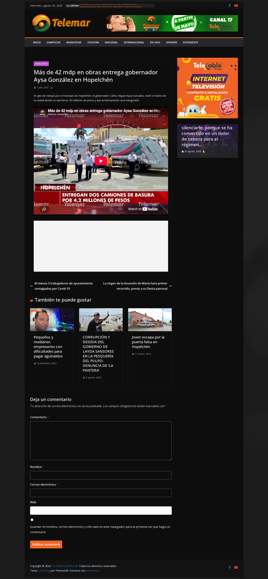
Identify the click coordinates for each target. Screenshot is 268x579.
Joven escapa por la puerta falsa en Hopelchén (148, 342)
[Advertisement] (101, 246)
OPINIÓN (171, 42)
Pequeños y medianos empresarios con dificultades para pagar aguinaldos (48, 347)
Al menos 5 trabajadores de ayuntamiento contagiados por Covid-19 (63, 286)
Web (33, 502)
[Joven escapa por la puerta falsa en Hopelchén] (150, 311)
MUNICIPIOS (73, 42)
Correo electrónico (44, 484)
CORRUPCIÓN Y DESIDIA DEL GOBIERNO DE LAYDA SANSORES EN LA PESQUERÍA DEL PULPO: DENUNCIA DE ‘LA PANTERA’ (98, 354)
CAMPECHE (54, 42)
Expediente (190, 42)
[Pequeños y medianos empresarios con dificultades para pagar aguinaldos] (52, 311)
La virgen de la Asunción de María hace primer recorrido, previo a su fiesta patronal (135, 286)
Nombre (37, 467)
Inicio (37, 42)
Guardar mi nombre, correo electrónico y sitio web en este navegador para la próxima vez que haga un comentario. (100, 529)
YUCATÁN (93, 42)
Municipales (41, 63)
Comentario (39, 417)
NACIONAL (111, 42)
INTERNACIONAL (134, 42)
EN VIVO (155, 42)
